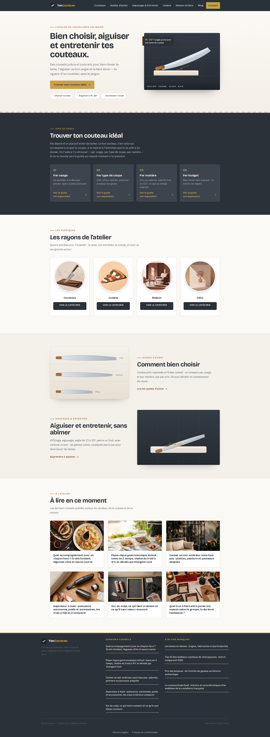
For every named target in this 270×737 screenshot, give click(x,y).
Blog (200, 5)
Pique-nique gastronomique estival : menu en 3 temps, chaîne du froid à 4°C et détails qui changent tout (131, 663)
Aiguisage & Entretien (145, 5)
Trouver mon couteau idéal (70, 84)
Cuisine (167, 5)
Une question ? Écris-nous (217, 723)
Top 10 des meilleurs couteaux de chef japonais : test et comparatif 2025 (195, 658)
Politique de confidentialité (145, 732)
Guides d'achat (119, 5)
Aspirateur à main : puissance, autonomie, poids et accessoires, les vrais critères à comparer (132, 693)
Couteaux (99, 5)
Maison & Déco (184, 5)
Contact (213, 5)
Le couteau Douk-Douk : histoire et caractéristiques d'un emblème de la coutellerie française (195, 687)
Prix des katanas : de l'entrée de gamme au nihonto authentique (193, 673)
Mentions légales (120, 732)
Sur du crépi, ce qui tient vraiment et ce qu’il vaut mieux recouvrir (132, 707)
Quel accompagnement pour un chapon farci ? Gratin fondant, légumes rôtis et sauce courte (131, 648)
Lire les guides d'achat (150, 388)
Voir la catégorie (69, 305)
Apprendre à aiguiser (62, 456)
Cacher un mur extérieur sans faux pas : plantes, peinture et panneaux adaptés (132, 679)
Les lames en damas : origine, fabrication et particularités (196, 646)
